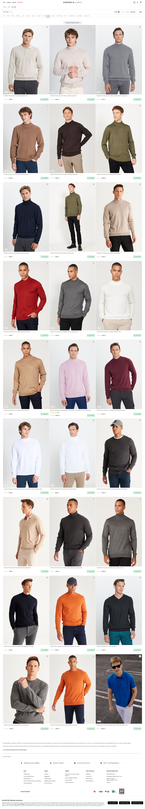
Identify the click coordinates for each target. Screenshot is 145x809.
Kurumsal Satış (48, 783)
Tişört (4, 15)
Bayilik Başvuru (27, 778)
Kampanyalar (47, 778)
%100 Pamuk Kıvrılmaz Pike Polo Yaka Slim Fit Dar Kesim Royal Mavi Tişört (112, 725)
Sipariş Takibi (68, 780)
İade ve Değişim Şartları (71, 778)
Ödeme (46, 774)
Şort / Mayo (28, 15)
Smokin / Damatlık (59, 15)
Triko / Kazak (48, 15)
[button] (47, 27)
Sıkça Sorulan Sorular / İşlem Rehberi (72, 774)
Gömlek (8, 15)
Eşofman (53, 15)
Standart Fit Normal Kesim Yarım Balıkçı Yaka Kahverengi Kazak (63, 174)
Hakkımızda (27, 774)
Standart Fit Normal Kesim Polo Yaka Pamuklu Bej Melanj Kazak (17, 567)
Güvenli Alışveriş (69, 782)
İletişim (108, 782)
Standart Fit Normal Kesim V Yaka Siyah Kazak (106, 646)
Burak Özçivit (89, 778)
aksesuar (14, 2)
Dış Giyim (33, 15)
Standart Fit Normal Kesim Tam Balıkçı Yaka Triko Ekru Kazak (63, 489)
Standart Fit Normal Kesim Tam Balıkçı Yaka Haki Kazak (62, 253)
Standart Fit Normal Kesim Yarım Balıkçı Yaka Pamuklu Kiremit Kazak (64, 646)
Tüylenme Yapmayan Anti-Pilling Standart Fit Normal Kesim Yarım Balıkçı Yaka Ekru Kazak (23, 489)
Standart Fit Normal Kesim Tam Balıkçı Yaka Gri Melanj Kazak (110, 567)
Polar (43, 15)
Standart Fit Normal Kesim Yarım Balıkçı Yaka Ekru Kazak (109, 331)
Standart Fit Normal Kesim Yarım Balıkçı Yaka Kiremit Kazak (16, 331)
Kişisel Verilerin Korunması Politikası (32, 781)
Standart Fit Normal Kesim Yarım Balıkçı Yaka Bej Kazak (108, 253)
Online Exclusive (87, 15)
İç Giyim (65, 15)
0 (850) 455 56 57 (111, 774)
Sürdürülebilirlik (28, 783)
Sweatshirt (38, 15)
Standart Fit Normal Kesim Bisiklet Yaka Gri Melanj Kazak (16, 725)
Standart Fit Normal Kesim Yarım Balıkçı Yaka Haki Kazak (109, 174)
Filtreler (140, 11)
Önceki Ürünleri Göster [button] (72, 22)
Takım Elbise (18, 15)
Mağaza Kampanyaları (50, 781)
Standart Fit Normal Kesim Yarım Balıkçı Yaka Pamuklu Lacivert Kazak (18, 646)
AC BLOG (88, 774)
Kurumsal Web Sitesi (29, 776)
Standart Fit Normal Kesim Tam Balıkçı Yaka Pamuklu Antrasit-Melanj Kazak (66, 567)
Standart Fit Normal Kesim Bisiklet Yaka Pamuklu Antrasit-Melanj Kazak (112, 489)
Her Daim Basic (79, 15)
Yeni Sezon (89, 776)
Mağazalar (47, 776)
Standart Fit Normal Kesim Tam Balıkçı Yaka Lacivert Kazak (16, 253)
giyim (4, 2)
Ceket (23, 15)
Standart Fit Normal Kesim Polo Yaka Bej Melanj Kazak (15, 95)
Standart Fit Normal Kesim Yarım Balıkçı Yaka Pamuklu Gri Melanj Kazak (112, 95)
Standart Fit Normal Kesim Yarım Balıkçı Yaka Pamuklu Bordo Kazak (111, 410)
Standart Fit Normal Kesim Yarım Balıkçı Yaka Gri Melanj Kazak (63, 331)
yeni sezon (20, 2)
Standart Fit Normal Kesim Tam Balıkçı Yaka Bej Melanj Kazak (63, 95)
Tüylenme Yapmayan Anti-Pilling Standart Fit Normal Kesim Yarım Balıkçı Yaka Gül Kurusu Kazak (70, 410)
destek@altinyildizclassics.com (114, 776)
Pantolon (12, 15)
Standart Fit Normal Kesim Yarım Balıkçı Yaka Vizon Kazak (16, 174)
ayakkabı (9, 2)
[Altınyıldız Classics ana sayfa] (72, 2)
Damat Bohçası (89, 781)
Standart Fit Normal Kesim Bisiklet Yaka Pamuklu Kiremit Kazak (63, 725)
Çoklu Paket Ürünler (72, 15)
